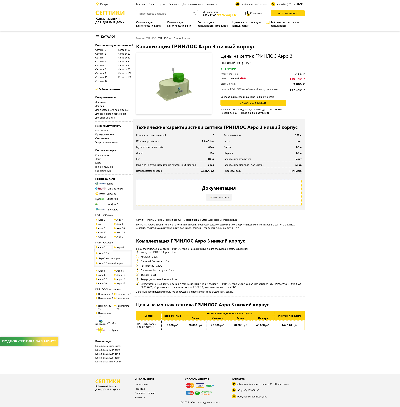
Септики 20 (124, 53)
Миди (98, 162)
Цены (162, 4)
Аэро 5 (101, 270)
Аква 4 (119, 219)
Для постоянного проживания (112, 109)
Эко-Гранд (113, 329)
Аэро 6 (120, 270)
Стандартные (102, 155)
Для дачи (100, 105)
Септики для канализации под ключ (213, 24)
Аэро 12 (102, 279)
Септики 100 (124, 73)
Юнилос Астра (115, 188)
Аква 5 (101, 223)
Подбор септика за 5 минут (29, 341)
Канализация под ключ (107, 345)
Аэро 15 (120, 279)
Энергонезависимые (106, 142)
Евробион (112, 198)
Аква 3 (101, 219)
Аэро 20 (102, 283)
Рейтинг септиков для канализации (285, 24)
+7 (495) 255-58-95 (248, 390)
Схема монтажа (220, 197)
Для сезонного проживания (110, 113)
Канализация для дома (107, 349)
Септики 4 (100, 57)
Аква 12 (102, 232)
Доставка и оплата (192, 4)
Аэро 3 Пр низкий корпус (111, 263)
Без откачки (101, 130)
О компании (141, 384)
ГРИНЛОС (112, 209)
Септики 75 (124, 69)
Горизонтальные (104, 166)
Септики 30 (124, 57)
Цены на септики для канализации (246, 24)
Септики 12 (101, 81)
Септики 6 (100, 65)
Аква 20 (102, 236)
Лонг (98, 158)
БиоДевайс (113, 204)
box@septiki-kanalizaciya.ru (252, 396)
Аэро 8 (101, 274)
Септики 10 (101, 77)
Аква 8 (101, 228)
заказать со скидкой (253, 102)
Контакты (212, 4)
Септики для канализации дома (148, 24)
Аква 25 (120, 236)
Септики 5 (100, 61)
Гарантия (174, 4)
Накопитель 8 (105, 298)
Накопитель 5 (123, 294)
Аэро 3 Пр (104, 253)
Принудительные (104, 134)
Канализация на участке (108, 361)
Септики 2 (100, 49)
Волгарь (111, 322)
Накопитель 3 (105, 294)
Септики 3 (100, 53)
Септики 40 (124, 61)
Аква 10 (120, 228)
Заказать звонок (288, 13)
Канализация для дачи (107, 353)
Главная (140, 4)
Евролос (111, 193)
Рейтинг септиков (109, 89)
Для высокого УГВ (105, 117)
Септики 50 (124, 65)
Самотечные (102, 138)
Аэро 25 (120, 283)
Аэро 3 (101, 247)
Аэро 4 (120, 247)
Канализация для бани (107, 357)
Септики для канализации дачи (179, 24)
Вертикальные (103, 170)
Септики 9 (100, 73)
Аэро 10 (120, 274)
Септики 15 (124, 49)
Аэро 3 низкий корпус (110, 258)
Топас (110, 183)
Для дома (100, 102)
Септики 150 (124, 77)
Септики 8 (100, 69)
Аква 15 (120, 232)
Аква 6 (119, 223)
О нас (152, 4)
